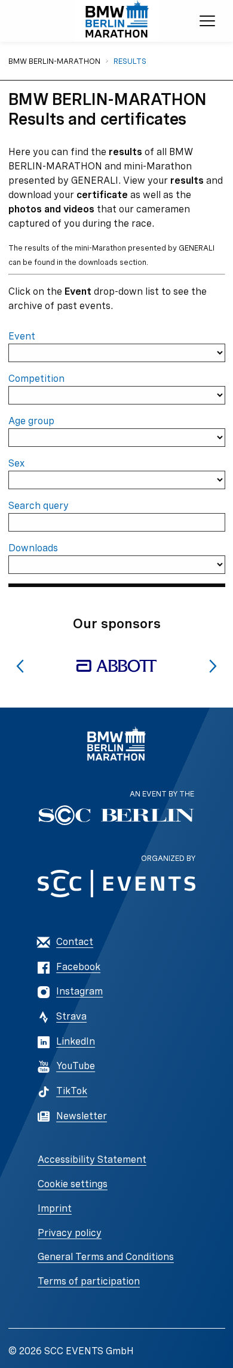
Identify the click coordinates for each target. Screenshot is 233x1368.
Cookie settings (73, 1184)
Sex (16, 463)
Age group (31, 421)
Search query (38, 505)
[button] (20, 666)
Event (21, 336)
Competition (36, 378)
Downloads (33, 548)
